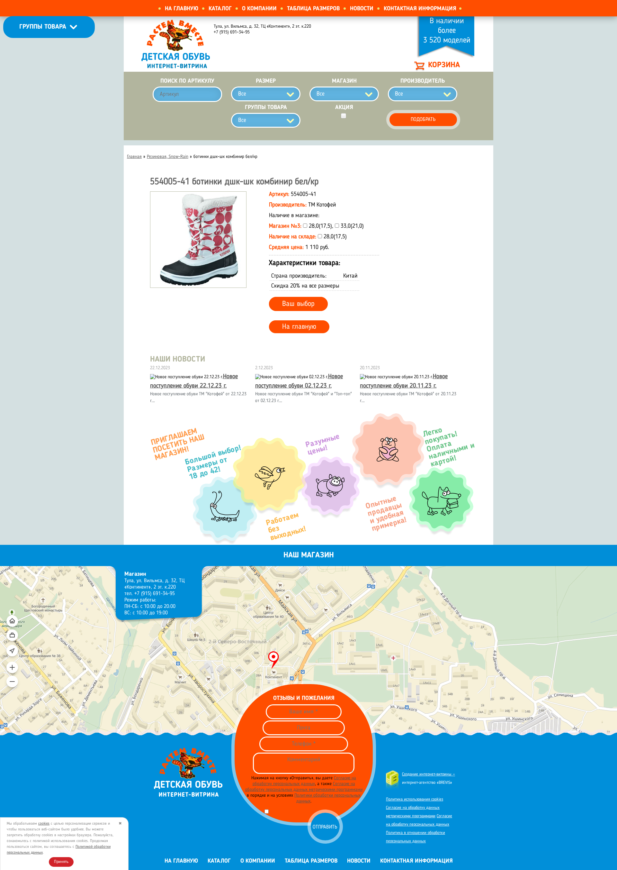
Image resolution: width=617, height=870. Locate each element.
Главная (134, 156)
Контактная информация (420, 9)
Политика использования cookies (414, 799)
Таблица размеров (313, 9)
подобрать (423, 119)
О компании (259, 9)
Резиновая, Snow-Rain (167, 156)
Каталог (220, 9)
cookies (43, 824)
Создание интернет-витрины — (428, 774)
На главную (181, 9)
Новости (361, 9)
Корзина (444, 65)
